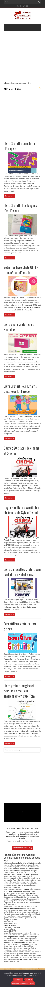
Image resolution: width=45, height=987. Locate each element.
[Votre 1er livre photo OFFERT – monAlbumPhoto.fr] (22, 296)
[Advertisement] (22, 58)
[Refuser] (42, 978)
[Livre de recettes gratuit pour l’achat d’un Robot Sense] (22, 598)
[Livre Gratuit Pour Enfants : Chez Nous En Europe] (22, 415)
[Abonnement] (40, 88)
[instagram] (27, 5)
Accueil (9, 83)
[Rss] (17, 5)
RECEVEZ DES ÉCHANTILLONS (22, 828)
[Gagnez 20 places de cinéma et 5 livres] (22, 477)
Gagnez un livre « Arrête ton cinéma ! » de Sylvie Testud (21, 510)
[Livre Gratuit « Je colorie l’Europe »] (22, 172)
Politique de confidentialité (23, 983)
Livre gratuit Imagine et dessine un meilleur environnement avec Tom (19, 691)
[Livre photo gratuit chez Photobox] (22, 353)
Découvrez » (9, 196)
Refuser (29, 979)
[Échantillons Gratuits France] (22, 18)
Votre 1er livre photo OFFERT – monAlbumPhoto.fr (22, 270)
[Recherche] (39, 2)
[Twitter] (23, 5)
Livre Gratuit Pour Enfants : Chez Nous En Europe (21, 388)
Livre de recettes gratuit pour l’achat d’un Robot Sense (22, 572)
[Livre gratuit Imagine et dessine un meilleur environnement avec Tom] (22, 719)
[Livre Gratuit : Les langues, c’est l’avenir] (22, 234)
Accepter (18, 979)
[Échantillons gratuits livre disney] (22, 652)
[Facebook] (21, 5)
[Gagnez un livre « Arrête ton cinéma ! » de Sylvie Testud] (22, 536)
